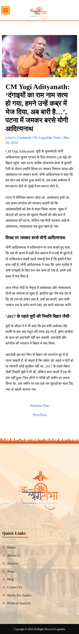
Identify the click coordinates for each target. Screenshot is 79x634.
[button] (5, 10)
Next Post (39, 415)
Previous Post (39, 405)
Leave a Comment (18, 137)
